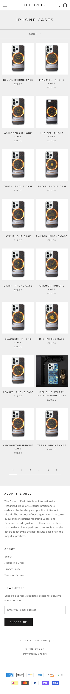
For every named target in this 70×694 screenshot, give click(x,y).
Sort (33, 33)
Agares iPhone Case (18, 392)
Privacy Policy (12, 569)
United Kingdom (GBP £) (33, 641)
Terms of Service (14, 575)
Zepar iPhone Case (51, 445)
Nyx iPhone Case (18, 236)
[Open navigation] (5, 5)
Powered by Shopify (35, 654)
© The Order (34, 649)
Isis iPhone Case (52, 339)
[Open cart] (65, 5)
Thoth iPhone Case (18, 186)
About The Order (14, 563)
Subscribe (18, 622)
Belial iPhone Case (18, 80)
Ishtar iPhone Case (52, 186)
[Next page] (56, 470)
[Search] (58, 5)
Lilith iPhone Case (18, 285)
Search (8, 556)
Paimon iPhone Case (52, 236)
